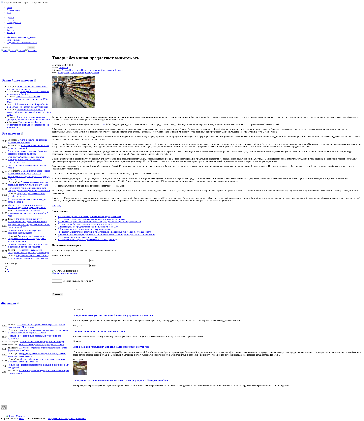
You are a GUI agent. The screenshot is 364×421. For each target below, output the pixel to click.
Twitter (21, 50)
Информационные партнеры (62, 418)
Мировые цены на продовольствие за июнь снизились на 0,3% (88, 227)
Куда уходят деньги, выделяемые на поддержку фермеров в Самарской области (122, 379)
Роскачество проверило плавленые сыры (77, 237)
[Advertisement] (70, 395)
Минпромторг (77, 72)
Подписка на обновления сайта (22, 42)
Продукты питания (90, 70)
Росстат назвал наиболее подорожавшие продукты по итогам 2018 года (27, 99)
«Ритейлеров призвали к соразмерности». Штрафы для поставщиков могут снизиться (99, 221)
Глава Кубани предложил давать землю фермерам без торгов (111, 346)
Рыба (9, 7)
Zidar (21, 418)
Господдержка (14, 22)
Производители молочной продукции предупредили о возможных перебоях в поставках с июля (104, 232)
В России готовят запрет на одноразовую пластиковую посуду (88, 239)
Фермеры (8, 303)
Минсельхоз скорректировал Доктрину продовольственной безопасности (28, 118)
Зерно (10, 27)
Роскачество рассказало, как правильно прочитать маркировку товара (91, 219)
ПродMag (56, 205)
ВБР (9, 12)
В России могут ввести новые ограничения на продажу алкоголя (89, 216)
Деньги (10, 17)
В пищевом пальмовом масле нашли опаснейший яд (28, 92)
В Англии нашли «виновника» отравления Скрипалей (27, 87)
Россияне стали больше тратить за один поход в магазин (85, 224)
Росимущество (92, 72)
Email (13, 50)
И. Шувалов (63, 72)
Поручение (74, 70)
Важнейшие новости (17, 80)
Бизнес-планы (13, 40)
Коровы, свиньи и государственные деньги (99, 330)
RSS (5, 50)
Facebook (32, 50)
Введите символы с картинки (77, 281)
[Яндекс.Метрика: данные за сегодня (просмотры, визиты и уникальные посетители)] (15, 416)
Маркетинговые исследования (21, 37)
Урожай (10, 30)
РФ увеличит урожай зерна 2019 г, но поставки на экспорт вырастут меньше (28, 105)
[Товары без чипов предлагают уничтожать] (73, 107)
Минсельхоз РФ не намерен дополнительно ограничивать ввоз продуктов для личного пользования (106, 234)
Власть (10, 20)
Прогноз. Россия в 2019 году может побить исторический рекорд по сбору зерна (29, 112)
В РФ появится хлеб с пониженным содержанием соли (84, 229)
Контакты (81, 418)
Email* (93, 265)
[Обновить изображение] (64, 273)
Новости (63, 67)
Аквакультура (13, 10)
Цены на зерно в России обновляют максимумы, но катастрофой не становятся (28, 125)
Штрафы (119, 70)
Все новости (11, 133)
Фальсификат (107, 70)
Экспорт (11, 32)
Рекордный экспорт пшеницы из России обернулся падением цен (113, 315)
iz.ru (103, 124)
